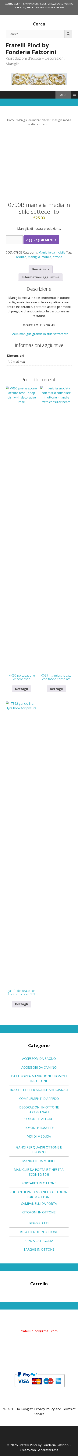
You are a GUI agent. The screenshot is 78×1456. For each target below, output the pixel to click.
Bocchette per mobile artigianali (39, 1090)
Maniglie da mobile (29, 120)
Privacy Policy (44, 1409)
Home (11, 120)
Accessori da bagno (39, 1058)
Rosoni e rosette (39, 1127)
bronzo (21, 257)
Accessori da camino (39, 1067)
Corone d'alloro (39, 1119)
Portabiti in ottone (39, 1183)
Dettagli (21, 689)
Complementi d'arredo (39, 1098)
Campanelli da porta (39, 1203)
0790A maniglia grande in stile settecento (39, 334)
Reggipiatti (39, 1223)
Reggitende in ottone (39, 1232)
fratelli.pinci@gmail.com (39, 1331)
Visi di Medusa (39, 1136)
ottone (57, 257)
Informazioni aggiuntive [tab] (40, 277)
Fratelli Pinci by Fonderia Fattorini (31, 48)
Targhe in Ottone (39, 1249)
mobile (46, 257)
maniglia (34, 257)
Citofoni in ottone (39, 1212)
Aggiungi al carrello (41, 240)
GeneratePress (47, 1450)
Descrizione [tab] (40, 269)
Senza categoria (39, 1241)
